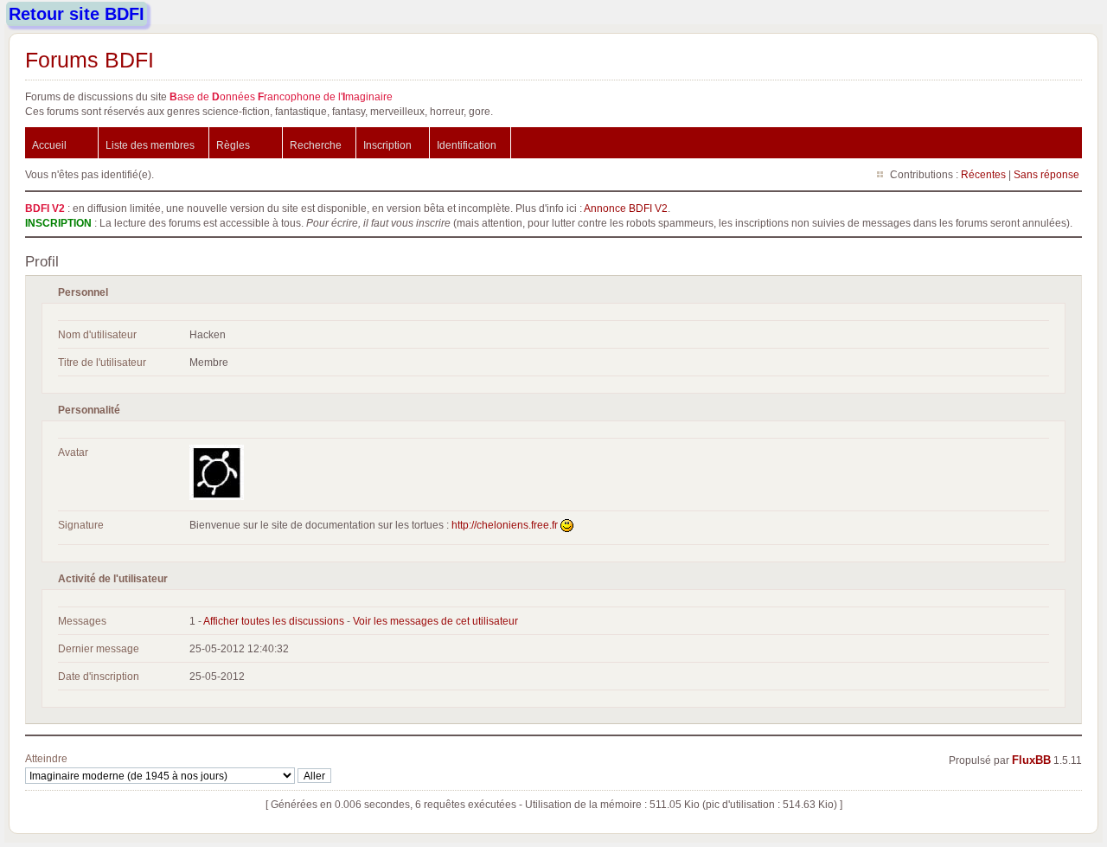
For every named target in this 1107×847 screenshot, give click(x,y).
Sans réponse (1046, 174)
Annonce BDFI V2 (626, 208)
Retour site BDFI (76, 13)
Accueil (49, 145)
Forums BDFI (89, 60)
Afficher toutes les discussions (273, 620)
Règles (233, 145)
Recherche (316, 145)
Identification (466, 145)
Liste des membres (150, 145)
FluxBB (1031, 760)
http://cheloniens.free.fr (504, 524)
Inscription (387, 145)
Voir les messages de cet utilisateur (435, 620)
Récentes (983, 174)
